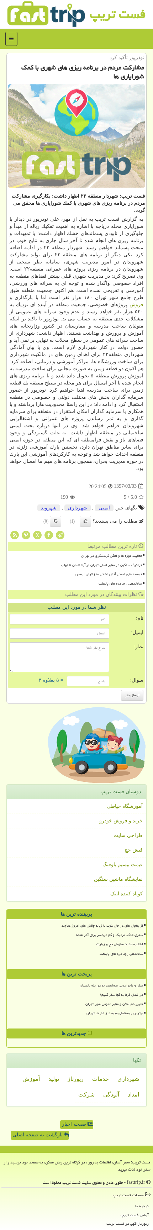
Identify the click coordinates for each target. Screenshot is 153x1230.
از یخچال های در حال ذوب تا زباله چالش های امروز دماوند (102, 925)
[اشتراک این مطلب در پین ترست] (26, 534)
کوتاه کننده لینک (126, 893)
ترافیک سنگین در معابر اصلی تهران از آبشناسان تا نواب (101, 565)
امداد (133, 1095)
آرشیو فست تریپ (135, 1215)
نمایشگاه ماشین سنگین (118, 879)
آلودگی (111, 1095)
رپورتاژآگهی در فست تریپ (127, 1223)
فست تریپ (118, 14)
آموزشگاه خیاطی (125, 806)
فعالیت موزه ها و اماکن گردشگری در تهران (111, 555)
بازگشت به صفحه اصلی (38, 1134)
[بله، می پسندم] (85, 521)
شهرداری (77, 508)
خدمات (100, 1079)
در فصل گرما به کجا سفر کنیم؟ (121, 994)
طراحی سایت (128, 835)
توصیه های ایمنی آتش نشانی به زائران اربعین (108, 574)
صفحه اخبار (75, 1124)
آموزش (31, 1079)
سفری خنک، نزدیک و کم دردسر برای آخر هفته (109, 934)
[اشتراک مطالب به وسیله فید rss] (15, 534)
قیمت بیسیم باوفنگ (122, 864)
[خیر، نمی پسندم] (55, 521)
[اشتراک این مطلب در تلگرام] (60, 534)
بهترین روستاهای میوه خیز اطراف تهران (114, 1013)
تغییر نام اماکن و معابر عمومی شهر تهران (114, 1003)
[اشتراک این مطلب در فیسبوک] (49, 534)
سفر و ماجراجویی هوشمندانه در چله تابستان (111, 985)
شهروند (49, 508)
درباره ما (142, 1206)
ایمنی (104, 508)
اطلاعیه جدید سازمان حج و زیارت (119, 944)
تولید (53, 1079)
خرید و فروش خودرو (121, 820)
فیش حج (134, 850)
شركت (86, 1095)
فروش (136, 304)
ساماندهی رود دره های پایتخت (120, 583)
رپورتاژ (76, 1079)
